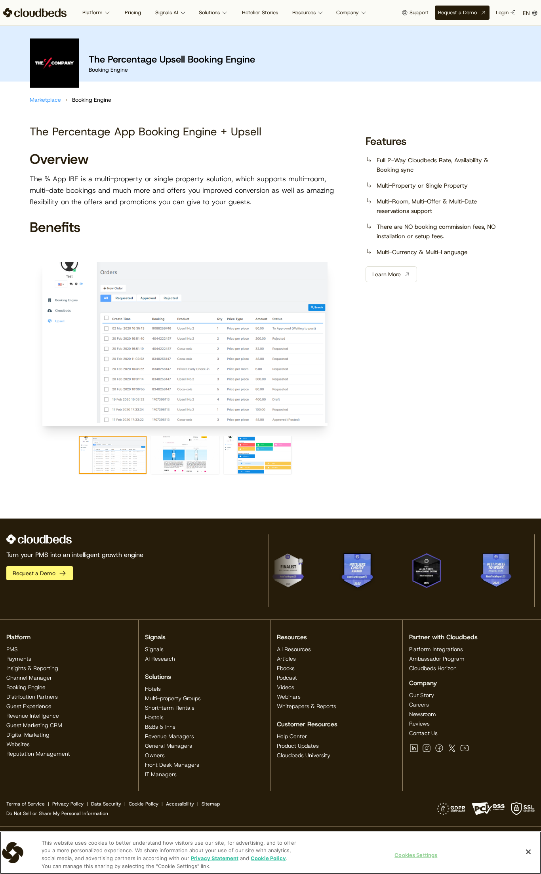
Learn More (386, 274)
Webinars (289, 696)
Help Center (292, 736)
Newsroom (422, 714)
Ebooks (286, 668)
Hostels (154, 717)
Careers (419, 704)
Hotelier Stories (260, 12)
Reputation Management (38, 753)
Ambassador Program (437, 658)
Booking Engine (26, 687)
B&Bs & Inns (160, 726)
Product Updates (298, 745)
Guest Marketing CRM (34, 725)
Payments (18, 658)
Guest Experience (28, 706)
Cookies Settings (415, 855)
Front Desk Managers (172, 764)
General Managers (168, 745)
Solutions (209, 12)
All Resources (294, 649)
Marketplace (45, 99)
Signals (154, 649)
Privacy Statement (214, 858)
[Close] (528, 852)
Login (502, 12)
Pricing (133, 12)
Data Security (106, 804)
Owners (155, 755)
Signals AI (166, 12)
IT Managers (161, 774)
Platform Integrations (436, 649)
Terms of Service (25, 804)
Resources (304, 12)
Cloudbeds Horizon (433, 668)
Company (347, 12)
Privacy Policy (68, 804)
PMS (12, 649)
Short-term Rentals (169, 707)
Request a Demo (457, 12)
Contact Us (423, 733)
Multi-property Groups (173, 698)
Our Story (421, 695)
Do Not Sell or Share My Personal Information (57, 813)
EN (526, 13)
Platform (92, 12)
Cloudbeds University (303, 755)
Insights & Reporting (32, 668)
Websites (18, 744)
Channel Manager (29, 677)
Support (419, 12)
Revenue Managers (169, 736)
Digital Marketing (28, 734)
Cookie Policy (143, 804)
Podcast (287, 677)
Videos (285, 687)
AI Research (160, 658)
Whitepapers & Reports (306, 706)
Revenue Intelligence (32, 715)
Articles (286, 658)
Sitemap (211, 804)
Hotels (153, 688)
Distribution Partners (32, 696)
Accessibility (180, 804)
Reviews (419, 723)
